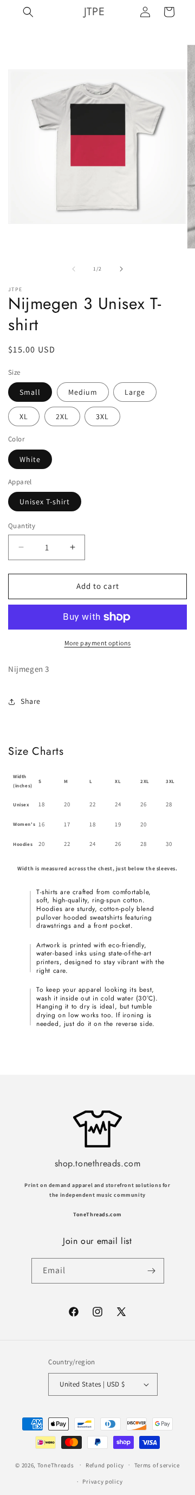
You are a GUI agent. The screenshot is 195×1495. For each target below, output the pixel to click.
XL (24, 416)
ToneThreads (55, 1464)
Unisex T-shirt (45, 501)
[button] (28, 12)
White (30, 459)
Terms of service (157, 1465)
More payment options (97, 643)
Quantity (21, 525)
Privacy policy (102, 1481)
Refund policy (105, 1465)
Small (30, 392)
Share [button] (31, 701)
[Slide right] (121, 269)
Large (135, 392)
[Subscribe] (152, 1271)
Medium (83, 392)
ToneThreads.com (97, 1214)
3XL (102, 416)
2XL (62, 416)
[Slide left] (74, 269)
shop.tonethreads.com (98, 1163)
